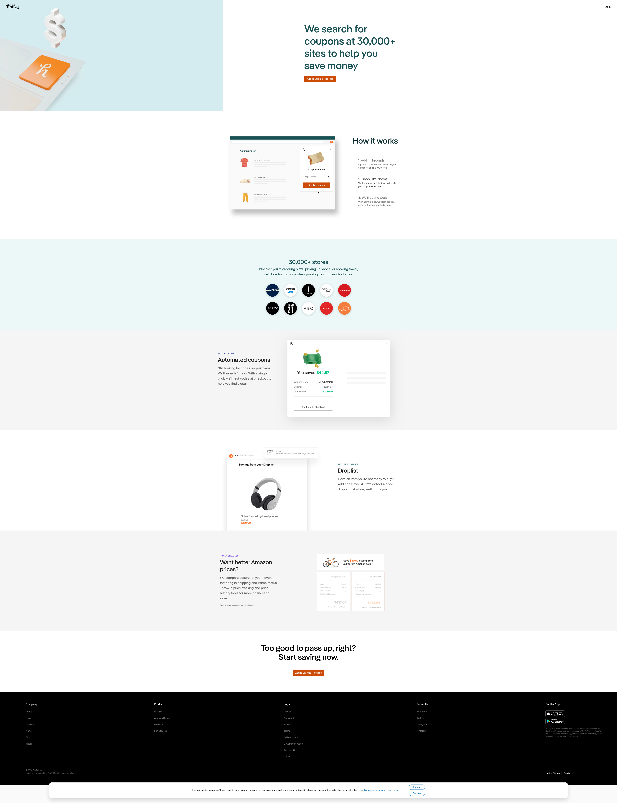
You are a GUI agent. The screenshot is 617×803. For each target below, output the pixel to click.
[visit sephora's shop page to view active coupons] (308, 291)
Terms (287, 730)
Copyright (289, 718)
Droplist (158, 711)
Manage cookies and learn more (381, 790)
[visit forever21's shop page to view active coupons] (291, 309)
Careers (30, 724)
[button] (558, 773)
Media (29, 743)
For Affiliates (160, 730)
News (28, 730)
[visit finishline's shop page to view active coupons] (291, 291)
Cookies (288, 756)
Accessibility (290, 750)
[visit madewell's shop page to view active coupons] (273, 291)
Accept (417, 787)
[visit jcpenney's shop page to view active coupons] (344, 291)
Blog (28, 737)
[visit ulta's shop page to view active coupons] (344, 309)
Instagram (422, 724)
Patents (288, 724)
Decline (417, 793)
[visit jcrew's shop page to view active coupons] (273, 309)
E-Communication (293, 743)
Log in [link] (607, 6)
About (29, 711)
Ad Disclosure (291, 737)
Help (28, 718)
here (73, 773)
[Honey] (12, 7)
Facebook (422, 711)
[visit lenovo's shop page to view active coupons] (326, 309)
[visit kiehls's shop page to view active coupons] (326, 291)
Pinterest (421, 730)
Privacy (287, 711)
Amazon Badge (162, 718)
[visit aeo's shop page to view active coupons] (308, 309)
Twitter (420, 718)
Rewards (158, 724)
